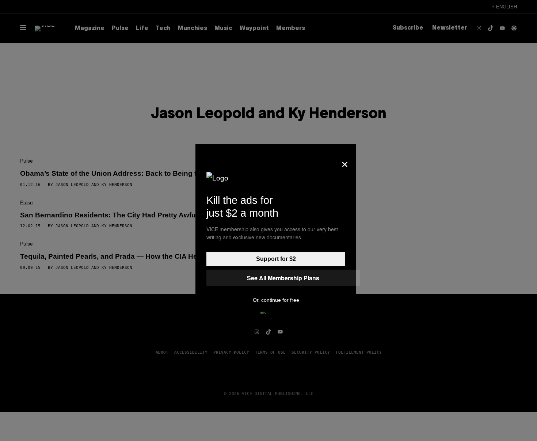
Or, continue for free (276, 300)
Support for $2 (276, 259)
